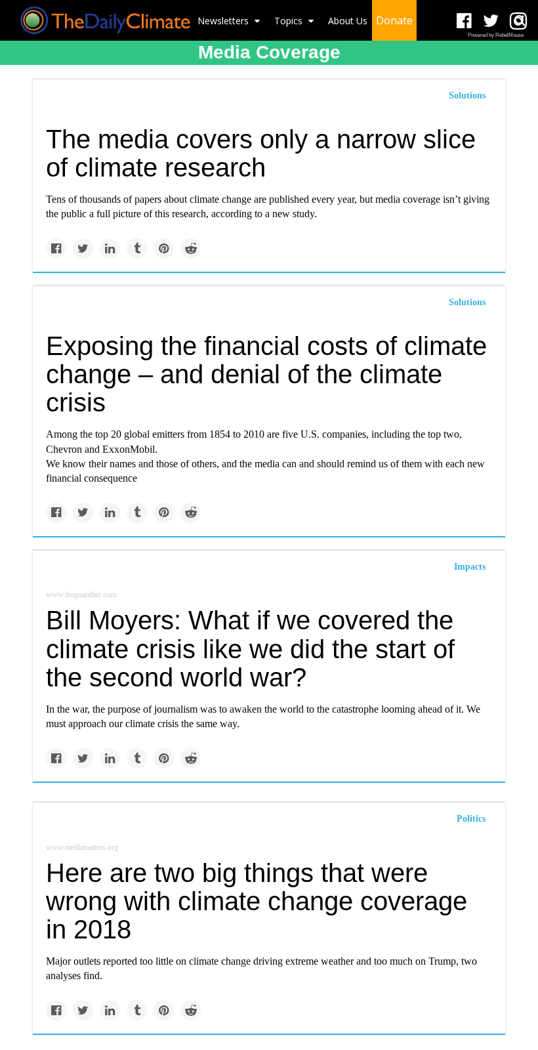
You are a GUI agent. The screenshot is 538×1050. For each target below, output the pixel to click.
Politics (471, 819)
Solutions (467, 95)
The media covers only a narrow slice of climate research (261, 153)
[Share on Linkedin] (110, 248)
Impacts (470, 567)
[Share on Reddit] (190, 248)
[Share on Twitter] (83, 248)
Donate (394, 20)
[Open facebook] (464, 21)
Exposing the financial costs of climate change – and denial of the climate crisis (266, 374)
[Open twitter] (491, 21)
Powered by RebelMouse (496, 35)
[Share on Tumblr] (137, 248)
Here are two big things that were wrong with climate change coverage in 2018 (256, 901)
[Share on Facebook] (56, 248)
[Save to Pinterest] (164, 248)
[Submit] (519, 20)
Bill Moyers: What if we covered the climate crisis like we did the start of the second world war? (250, 648)
